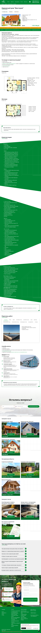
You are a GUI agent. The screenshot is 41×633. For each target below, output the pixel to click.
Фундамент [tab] (6, 319)
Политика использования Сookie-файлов (26, 626)
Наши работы (4, 612)
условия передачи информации (32, 602)
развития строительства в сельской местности (19, 352)
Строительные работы (6, 65)
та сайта (4, 630)
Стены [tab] (31, 319)
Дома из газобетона (24, 618)
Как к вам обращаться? (26, 587)
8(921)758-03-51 (35, 1)
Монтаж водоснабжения (15, 617)
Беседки (22, 619)
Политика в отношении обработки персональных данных (12, 631)
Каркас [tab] (10, 319)
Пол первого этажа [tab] (19, 319)
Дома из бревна (23, 617)
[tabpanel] (20, 333)
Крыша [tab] (14, 319)
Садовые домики (24, 614)
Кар (2, 630)
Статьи (3, 615)
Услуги (3, 611)
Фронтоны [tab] (35, 319)
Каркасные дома (23, 610)
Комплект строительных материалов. (8, 63)
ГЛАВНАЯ (3, 609)
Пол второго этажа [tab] (26, 319)
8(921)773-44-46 (35, 2)
